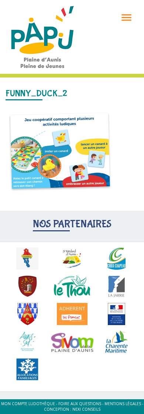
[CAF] (27, 369)
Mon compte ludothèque (28, 403)
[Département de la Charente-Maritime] (116, 342)
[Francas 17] (72, 314)
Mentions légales (122, 403)
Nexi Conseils (86, 409)
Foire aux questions (79, 403)
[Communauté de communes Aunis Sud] (27, 342)
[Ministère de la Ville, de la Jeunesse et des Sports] (116, 314)
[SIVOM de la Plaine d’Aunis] (72, 342)
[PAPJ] (42, 36)
